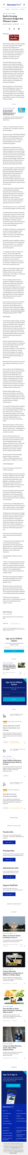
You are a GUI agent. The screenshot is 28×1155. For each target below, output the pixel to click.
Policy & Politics (14, 9)
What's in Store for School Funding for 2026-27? (11, 936)
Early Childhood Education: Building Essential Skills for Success (12, 762)
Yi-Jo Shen (5, 946)
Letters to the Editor (21, 1113)
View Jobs (8, 842)
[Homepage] (14, 4)
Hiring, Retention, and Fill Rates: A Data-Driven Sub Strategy (11, 728)
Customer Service (20, 1118)
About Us (5, 1110)
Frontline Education (15, 742)
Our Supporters (6, 1121)
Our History (5, 1116)
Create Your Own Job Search (13, 903)
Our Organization (7, 1113)
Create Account (14, 1085)
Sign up (14, 699)
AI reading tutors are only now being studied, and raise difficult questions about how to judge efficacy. (13, 118)
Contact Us (19, 1110)
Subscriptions (6, 1130)
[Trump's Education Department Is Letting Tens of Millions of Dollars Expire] (14, 959)
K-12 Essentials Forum (9, 758)
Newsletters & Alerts (7, 1133)
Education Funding (9, 13)
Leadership (7, 9)
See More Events (14, 817)
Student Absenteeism (13, 789)
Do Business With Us (21, 1127)
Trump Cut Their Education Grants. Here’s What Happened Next (12, 1048)
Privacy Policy (15, 1147)
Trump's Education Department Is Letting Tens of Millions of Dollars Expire (13, 973)
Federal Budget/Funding (15, 623)
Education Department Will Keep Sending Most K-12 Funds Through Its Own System (9, 667)
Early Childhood (7, 756)
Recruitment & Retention (15, 721)
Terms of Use (18, 1151)
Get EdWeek (6, 1127)
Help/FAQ (18, 1116)
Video (15, 933)
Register (6, 775)
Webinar (5, 723)
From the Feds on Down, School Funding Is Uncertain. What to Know (13, 1010)
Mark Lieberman (6, 672)
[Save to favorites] (14, 29)
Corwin (21, 808)
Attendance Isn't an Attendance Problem (10, 795)
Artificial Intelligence (9, 108)
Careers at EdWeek (7, 1123)
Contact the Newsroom (21, 1121)
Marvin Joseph (14, 944)
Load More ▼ (14, 1067)
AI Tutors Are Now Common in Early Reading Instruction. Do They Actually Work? (9, 112)
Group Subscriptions (7, 1135)
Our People (5, 1118)
